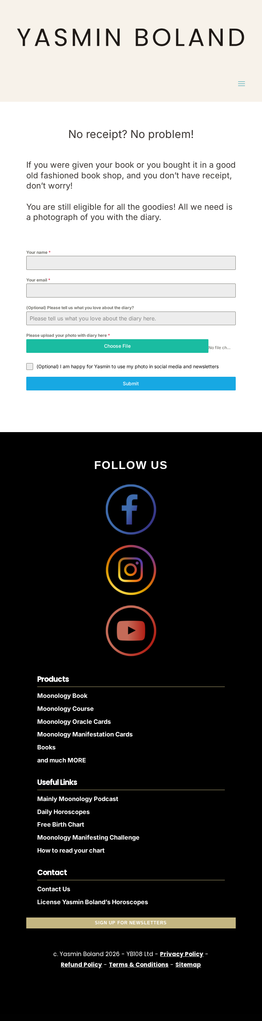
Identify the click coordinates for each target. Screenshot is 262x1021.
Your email (38, 279)
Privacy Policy (181, 954)
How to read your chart (71, 850)
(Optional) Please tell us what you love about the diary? (80, 307)
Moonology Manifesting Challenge (88, 837)
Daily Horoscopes (63, 811)
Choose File (117, 346)
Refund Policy (81, 965)
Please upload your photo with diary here (68, 335)
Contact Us (53, 889)
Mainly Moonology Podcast (77, 798)
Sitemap (188, 965)
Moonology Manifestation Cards (85, 734)
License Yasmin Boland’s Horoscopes (92, 902)
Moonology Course (65, 708)
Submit (131, 383)
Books (46, 747)
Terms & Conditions (139, 965)
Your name (38, 252)
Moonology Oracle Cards (74, 721)
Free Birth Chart (60, 824)
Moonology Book (62, 695)
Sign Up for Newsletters (131, 922)
